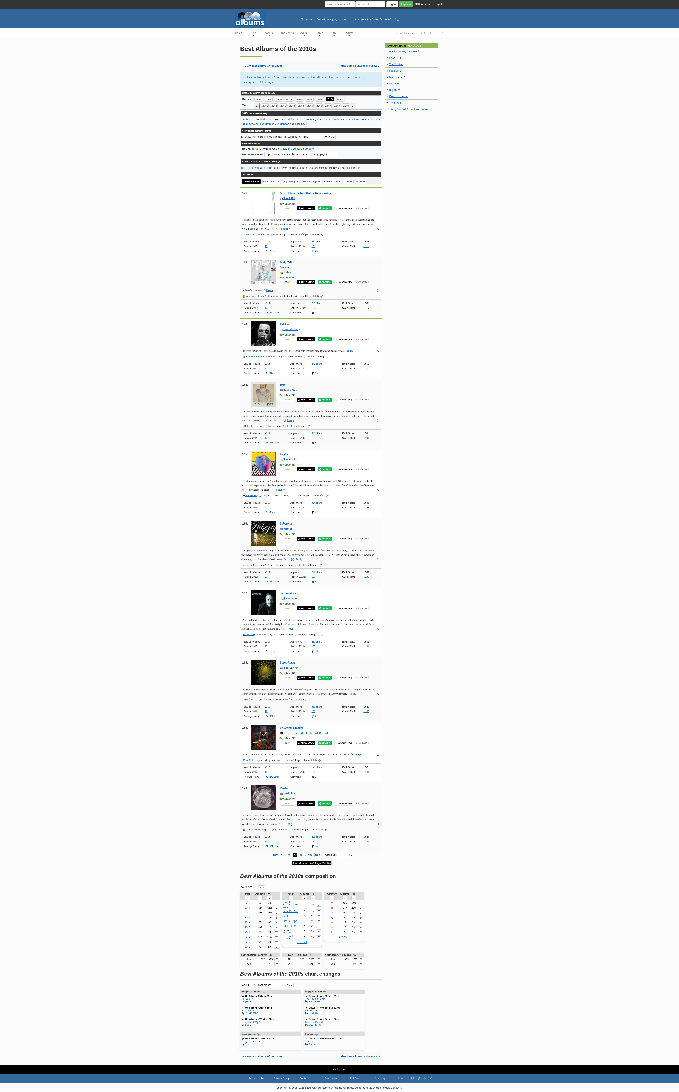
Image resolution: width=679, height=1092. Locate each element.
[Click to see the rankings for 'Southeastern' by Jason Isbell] (263, 602)
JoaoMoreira (252, 829)
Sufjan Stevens (250, 124)
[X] (429, 1078)
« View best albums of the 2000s (262, 66)
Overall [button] (304, 32)
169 (313, 772)
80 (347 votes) (273, 373)
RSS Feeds (356, 1078)
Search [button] (319, 32)
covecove (250, 296)
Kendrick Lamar (291, 119)
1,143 (366, 711)
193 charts (317, 767)
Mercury (250, 634)
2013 (292, 106)
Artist (359, 181)
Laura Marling (287, 931)
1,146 (366, 841)
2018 (337, 106)
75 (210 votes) (273, 312)
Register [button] (406, 4)
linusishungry (253, 495)
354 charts (317, 502)
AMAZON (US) (345, 208)
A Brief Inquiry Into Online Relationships (306, 193)
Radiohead (283, 124)
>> (353, 106)
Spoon (249, 1024)
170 (313, 841)
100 (310, 854)
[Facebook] (417, 1078)
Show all (302, 942)
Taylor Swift (291, 390)
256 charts (317, 303)
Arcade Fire (340, 119)
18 (266, 438)
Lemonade (311, 1010)
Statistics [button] (269, 32)
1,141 (366, 646)
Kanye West (308, 119)
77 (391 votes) (273, 716)
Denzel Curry (291, 329)
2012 (283, 106)
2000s (319, 99)
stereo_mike (249, 565)
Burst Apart (287, 662)
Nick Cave (301, 124)
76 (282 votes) (273, 581)
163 (313, 368)
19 (266, 841)
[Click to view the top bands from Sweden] (332, 927)
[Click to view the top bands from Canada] (332, 912)
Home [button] (238, 32)
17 (266, 308)
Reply (286, 228)
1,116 (366, 308)
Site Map (380, 1078)
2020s (340, 99)
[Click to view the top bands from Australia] (332, 917)
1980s (299, 99)
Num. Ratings (310, 181)
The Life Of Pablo (315, 999)
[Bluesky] (411, 1078)
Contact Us (306, 1078)
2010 (265, 106)
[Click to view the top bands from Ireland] (332, 932)
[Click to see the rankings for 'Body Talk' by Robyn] (263, 272)
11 (315, 312)
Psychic (284, 788)
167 (313, 646)
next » (318, 854)
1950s (268, 99)
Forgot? (438, 4)
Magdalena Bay (398, 77)
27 (316, 716)
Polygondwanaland (291, 727)
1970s (289, 99)
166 (313, 577)
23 (316, 251)
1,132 (366, 507)
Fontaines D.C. (397, 83)
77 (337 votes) (273, 846)
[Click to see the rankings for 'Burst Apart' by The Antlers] (263, 672)
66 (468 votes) (273, 442)
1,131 (366, 438)
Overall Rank (250, 181)
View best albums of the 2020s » (360, 66)
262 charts (317, 572)
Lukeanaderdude (254, 356)
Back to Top (339, 1069)
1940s (258, 99)
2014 (301, 106)
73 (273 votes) (273, 251)
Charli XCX (395, 58)
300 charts (317, 433)
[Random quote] (398, 19)
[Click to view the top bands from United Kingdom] (332, 907)
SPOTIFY (326, 208)
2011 (274, 106)
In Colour (247, 999)
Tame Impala (324, 119)
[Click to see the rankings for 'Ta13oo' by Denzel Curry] (263, 333)
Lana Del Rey (290, 911)
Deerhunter (316, 1024)
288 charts (317, 836)
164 (313, 438)
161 (313, 246)
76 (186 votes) (273, 651)
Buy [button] (334, 32)
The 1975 (289, 198)
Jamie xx (250, 1001)
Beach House (356, 119)
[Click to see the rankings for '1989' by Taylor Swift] (263, 394)
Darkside (289, 793)
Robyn (287, 272)
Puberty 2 (286, 523)
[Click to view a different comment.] (377, 228)
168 (313, 711)
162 (313, 308)
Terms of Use (256, 1078)
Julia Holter (289, 925)
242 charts (317, 363)
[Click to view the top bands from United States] (332, 902)
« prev (274, 854)
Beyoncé (314, 1013)
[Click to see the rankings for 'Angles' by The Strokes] (263, 463)
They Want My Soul (253, 1022)
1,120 (366, 368)
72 (316, 512)
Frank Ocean (372, 119)
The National (267, 124)
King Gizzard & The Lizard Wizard (305, 733)
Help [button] (253, 32)
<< (256, 106)
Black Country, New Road (404, 51)
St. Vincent (248, 1010)
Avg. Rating (289, 181)
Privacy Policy (281, 1078)
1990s (309, 99)
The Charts (287, 32)
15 (316, 373)
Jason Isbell (290, 598)
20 (266, 577)
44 (316, 442)
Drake (286, 916)
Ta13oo (284, 324)
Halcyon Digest (314, 1022)
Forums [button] (348, 32)
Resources (331, 1078)
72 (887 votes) (273, 512)
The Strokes (290, 459)
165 (313, 507)
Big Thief (394, 90)
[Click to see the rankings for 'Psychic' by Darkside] (263, 797)
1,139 (366, 577)
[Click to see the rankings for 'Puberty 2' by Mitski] (263, 533)
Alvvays (309, 1041)
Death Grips (290, 921)
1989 (282, 384)
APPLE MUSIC (307, 208)
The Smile (395, 102)
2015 (310, 106)
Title (347, 181)
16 (266, 246)
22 (266, 711)
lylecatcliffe (249, 234)
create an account (303, 148)
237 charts (317, 241)
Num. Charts (270, 181)
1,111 (366, 246)
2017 (328, 106)
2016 (319, 106)
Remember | (426, 4)
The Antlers (290, 668)
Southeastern (288, 593)
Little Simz (395, 70)
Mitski (287, 529)
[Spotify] (423, 1078)
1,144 (366, 772)
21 (266, 507)
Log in (287, 148)
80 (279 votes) (273, 777)
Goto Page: (331, 854)
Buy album (285, 203)
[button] (247, 898)
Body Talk (286, 262)
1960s (278, 99)
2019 (346, 106)
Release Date (331, 181)
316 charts (317, 706)
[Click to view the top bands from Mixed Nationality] (332, 922)
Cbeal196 (248, 760)
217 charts (317, 641)
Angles (284, 454)
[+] (280, 228)
